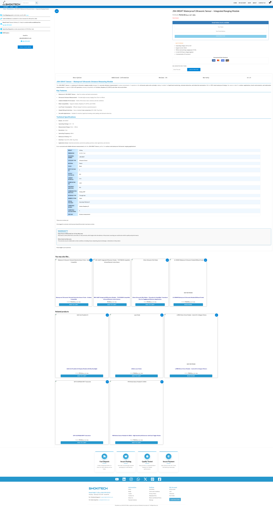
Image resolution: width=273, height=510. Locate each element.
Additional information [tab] (120, 77)
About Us (130, 497)
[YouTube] (117, 479)
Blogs (129, 491)
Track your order (25, 47)
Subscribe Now (220, 36)
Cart (16, 6)
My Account (172, 489)
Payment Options (132, 500)
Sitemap (151, 500)
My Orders (172, 495)
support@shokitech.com (107, 497)
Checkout (171, 493)
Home (235, 2)
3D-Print (5, 6)
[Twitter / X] (145, 479)
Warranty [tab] (206, 77)
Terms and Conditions (154, 491)
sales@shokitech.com (25, 38)
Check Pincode (193, 69)
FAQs (129, 489)
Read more (188, 304)
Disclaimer (151, 489)
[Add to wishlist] (89, 261)
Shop (249, 2)
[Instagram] (131, 479)
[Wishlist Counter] (266, 2)
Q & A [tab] (249, 77)
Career (130, 493)
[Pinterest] (152, 479)
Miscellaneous (10, 9)
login (61, 247)
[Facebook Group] (159, 479)
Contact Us (262, 2)
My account (242, 2)
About (255, 2)
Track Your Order (175, 499)
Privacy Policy (152, 493)
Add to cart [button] (73, 304)
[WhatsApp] (138, 479)
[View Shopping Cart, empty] (270, 3)
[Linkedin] (124, 479)
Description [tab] (77, 77)
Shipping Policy (153, 495)
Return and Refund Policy (155, 497)
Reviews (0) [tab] (163, 77)
